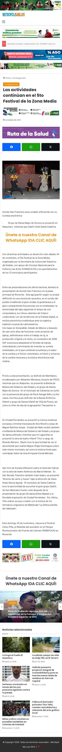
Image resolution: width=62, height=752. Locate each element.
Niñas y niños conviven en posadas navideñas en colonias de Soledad (15, 722)
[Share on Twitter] (50, 147)
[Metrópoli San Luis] (13, 14)
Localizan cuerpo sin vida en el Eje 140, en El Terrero (45, 656)
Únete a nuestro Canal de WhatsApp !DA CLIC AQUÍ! (31, 237)
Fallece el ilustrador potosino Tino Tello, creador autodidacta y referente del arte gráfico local (45, 707)
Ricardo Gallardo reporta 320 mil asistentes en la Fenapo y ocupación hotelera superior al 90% (29, 614)
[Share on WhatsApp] (31, 147)
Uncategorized (19, 78)
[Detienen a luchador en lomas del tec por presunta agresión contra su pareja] (16, 674)
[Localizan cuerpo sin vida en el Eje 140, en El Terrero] (46, 645)
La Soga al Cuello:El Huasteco (12, 656)
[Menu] (3, 21)
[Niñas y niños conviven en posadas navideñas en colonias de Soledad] (16, 708)
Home (8, 78)
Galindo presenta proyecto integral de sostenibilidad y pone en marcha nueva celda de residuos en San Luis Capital (45, 674)
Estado (13, 603)
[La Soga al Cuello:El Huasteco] (16, 645)
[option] (31, 607)
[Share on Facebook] (11, 147)
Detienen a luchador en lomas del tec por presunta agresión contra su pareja (16, 688)
